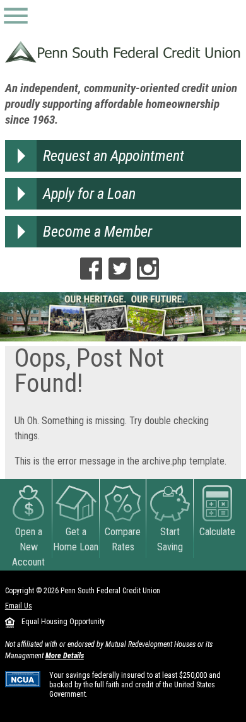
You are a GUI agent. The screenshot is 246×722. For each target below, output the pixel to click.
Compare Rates (123, 539)
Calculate (217, 532)
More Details (64, 655)
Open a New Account (28, 547)
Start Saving (170, 539)
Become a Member (97, 231)
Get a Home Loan (75, 539)
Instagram (148, 268)
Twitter (119, 268)
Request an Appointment (113, 156)
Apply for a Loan (89, 194)
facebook (91, 268)
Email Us (18, 605)
